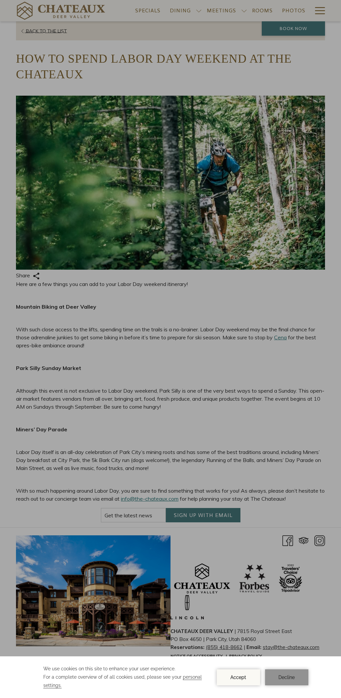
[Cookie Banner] (170, 677)
